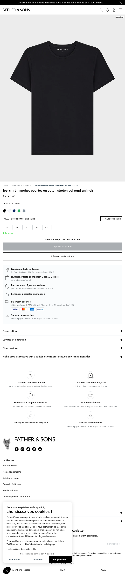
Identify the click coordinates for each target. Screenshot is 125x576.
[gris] (24, 210)
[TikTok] (28, 449)
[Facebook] (17, 449)
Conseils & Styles (12, 484)
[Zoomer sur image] (62, 98)
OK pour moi (60, 559)
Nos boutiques (10, 490)
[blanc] (9, 210)
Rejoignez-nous (11, 478)
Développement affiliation (16, 496)
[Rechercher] (101, 10)
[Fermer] (120, 2)
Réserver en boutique (62, 256)
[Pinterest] (34, 449)
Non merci (14, 559)
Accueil (5, 186)
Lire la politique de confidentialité (21, 549)
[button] (7, 570)
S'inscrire (113, 544)
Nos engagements (12, 471)
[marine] (14, 210)
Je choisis (37, 559)
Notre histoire (10, 465)
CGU (103, 569)
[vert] (19, 210)
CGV (62, 569)
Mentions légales (21, 569)
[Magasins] (107, 10)
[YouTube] (40, 449)
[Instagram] (22, 449)
